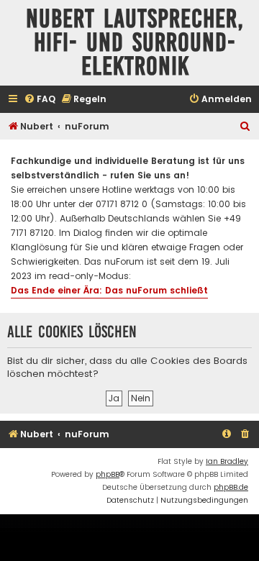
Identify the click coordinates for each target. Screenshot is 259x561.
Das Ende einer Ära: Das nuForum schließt (109, 290)
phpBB (107, 474)
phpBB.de (231, 487)
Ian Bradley (227, 461)
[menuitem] (39, 99)
